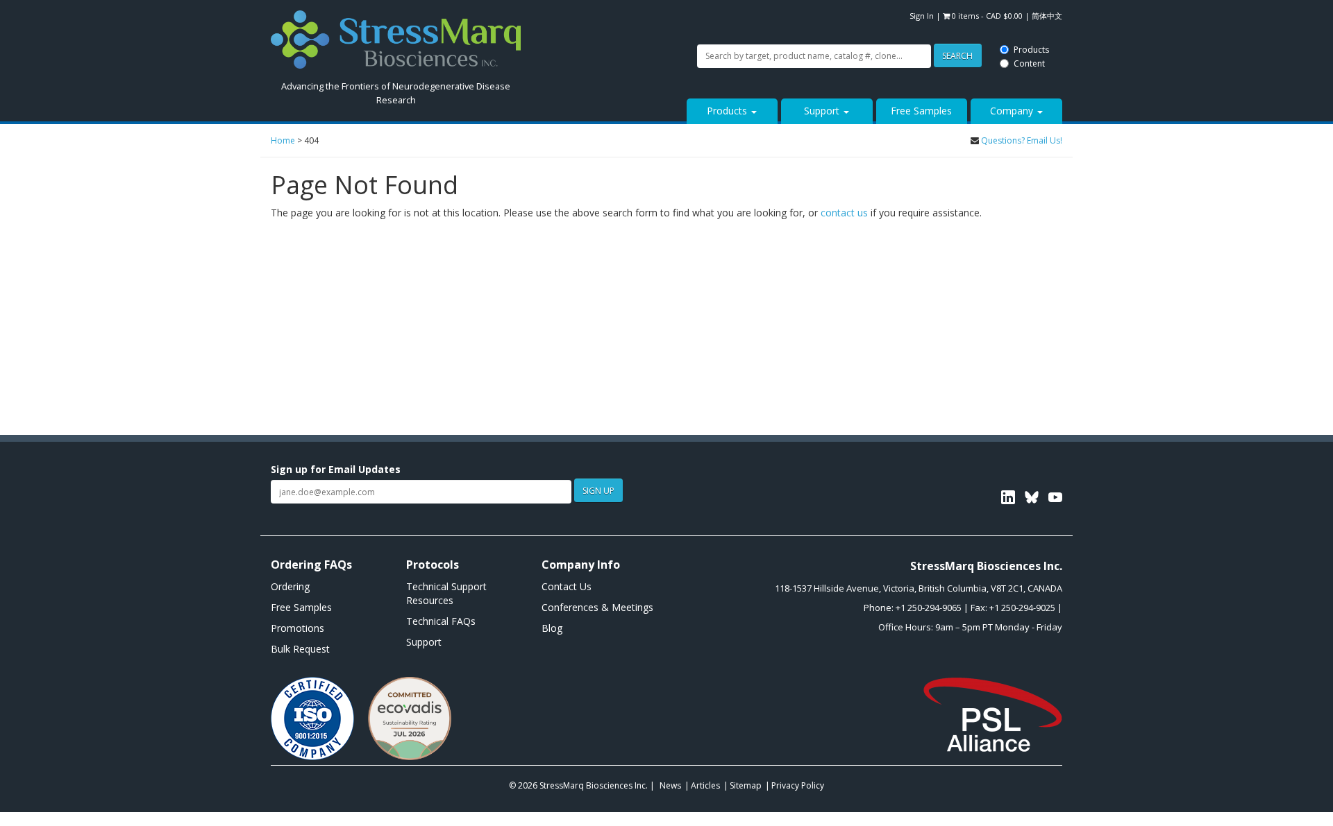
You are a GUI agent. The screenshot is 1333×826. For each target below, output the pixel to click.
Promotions (297, 628)
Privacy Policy (797, 785)
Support (823, 110)
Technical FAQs (441, 621)
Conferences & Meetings (597, 607)
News (670, 785)
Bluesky (1032, 497)
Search (565, 15)
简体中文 (1047, 15)
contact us (844, 212)
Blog (552, 628)
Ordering (290, 586)
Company (1013, 110)
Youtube (1055, 497)
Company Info (581, 564)
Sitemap (746, 785)
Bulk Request (300, 648)
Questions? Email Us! (1021, 140)
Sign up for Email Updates (336, 469)
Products (640, 8)
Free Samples (921, 110)
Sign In (921, 15)
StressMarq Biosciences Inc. (594, 785)
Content (638, 22)
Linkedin (1008, 497)
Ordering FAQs (311, 564)
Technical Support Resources (446, 593)
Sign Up (598, 491)
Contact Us (567, 586)
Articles (705, 785)
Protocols (432, 564)
